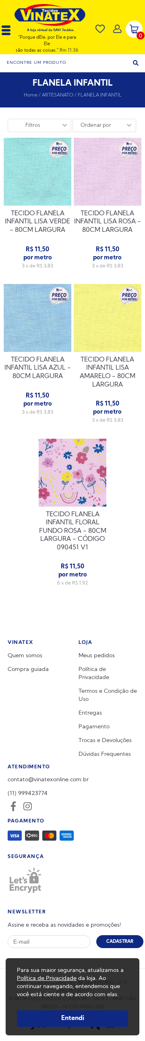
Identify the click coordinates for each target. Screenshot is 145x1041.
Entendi (72, 1018)
